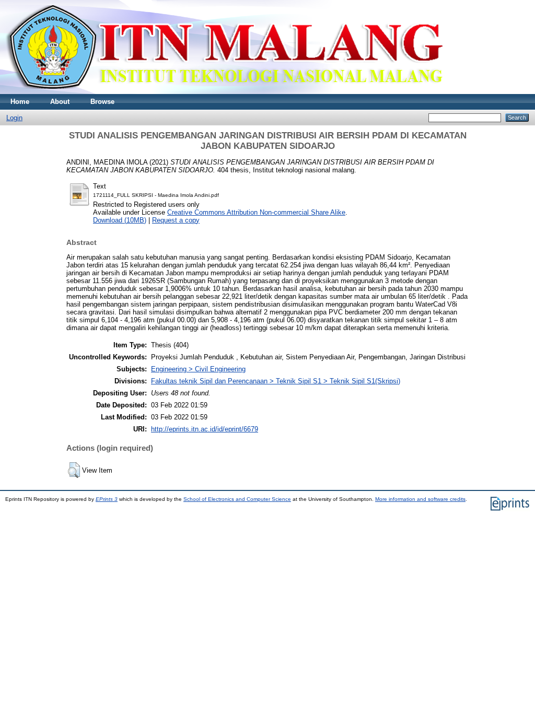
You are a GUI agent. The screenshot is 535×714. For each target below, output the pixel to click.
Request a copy (176, 220)
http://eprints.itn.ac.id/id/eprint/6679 (204, 429)
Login (14, 118)
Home (19, 102)
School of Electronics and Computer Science (237, 499)
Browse (102, 102)
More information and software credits (420, 499)
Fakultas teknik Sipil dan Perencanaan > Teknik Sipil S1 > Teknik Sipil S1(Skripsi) (275, 381)
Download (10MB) (119, 220)
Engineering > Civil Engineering (198, 369)
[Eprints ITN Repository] (224, 92)
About (59, 102)
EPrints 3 (107, 499)
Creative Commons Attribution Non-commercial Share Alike (256, 212)
